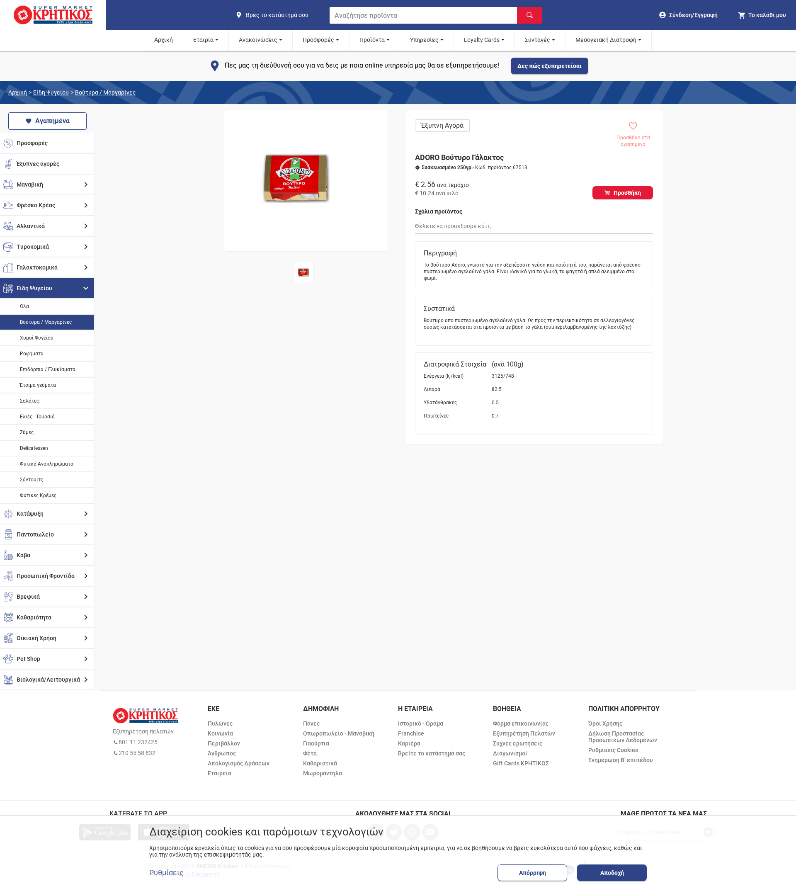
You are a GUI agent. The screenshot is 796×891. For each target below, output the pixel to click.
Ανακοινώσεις (258, 39)
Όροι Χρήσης (605, 723)
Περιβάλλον (224, 743)
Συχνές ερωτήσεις (517, 743)
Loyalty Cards (482, 39)
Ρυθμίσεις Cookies (613, 750)
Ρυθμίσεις (166, 872)
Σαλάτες (29, 401)
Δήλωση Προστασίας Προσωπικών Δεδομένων (622, 736)
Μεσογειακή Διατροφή (605, 39)
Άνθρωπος (222, 753)
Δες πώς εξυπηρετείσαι (549, 66)
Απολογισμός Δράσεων (238, 763)
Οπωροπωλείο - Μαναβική (338, 733)
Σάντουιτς (31, 480)
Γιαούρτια (316, 743)
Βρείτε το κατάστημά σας (431, 753)
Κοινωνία (220, 733)
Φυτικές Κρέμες (38, 495)
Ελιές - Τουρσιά (37, 417)
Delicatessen (34, 448)
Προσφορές (318, 39)
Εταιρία (203, 39)
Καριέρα (409, 743)
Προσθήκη (627, 192)
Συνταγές (537, 39)
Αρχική (163, 39)
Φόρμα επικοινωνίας (520, 723)
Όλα (24, 306)
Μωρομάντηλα (322, 773)
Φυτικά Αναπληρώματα (46, 464)
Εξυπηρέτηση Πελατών (524, 733)
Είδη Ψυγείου (51, 92)
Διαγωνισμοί (510, 753)
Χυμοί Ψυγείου (36, 338)
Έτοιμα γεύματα (38, 385)
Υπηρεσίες (424, 39)
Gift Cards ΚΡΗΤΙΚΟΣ (521, 763)
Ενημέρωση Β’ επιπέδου (620, 760)
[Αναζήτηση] (529, 15)
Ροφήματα (32, 354)
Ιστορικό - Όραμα (420, 723)
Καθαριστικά (320, 763)
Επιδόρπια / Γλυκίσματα (47, 369)
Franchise (411, 733)
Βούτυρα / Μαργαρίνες (105, 92)
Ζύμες (27, 432)
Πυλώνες (220, 723)
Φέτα (310, 753)
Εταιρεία (219, 773)
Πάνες (311, 723)
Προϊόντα (372, 39)
